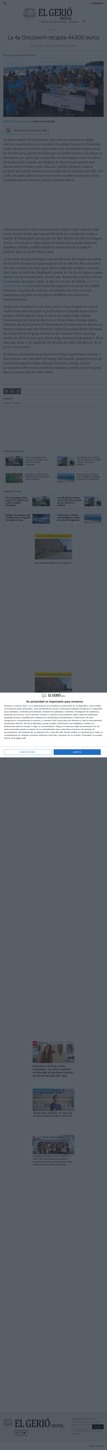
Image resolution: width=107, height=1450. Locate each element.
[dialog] (53, 725)
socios (30, 706)
